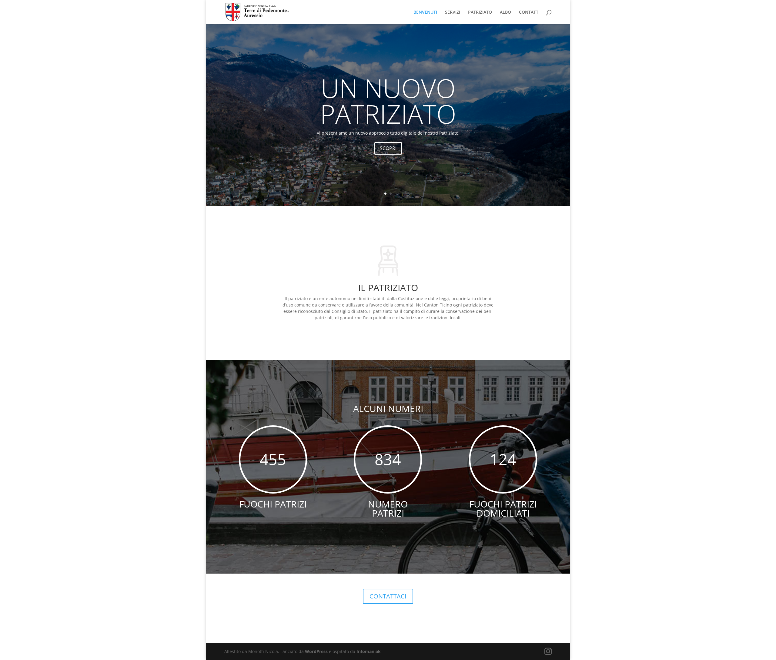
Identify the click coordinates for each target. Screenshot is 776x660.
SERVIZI (452, 12)
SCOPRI (388, 148)
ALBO (505, 12)
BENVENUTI (425, 12)
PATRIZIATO (480, 12)
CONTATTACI (388, 596)
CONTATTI (529, 12)
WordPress (316, 651)
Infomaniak (368, 651)
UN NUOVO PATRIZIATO (388, 100)
